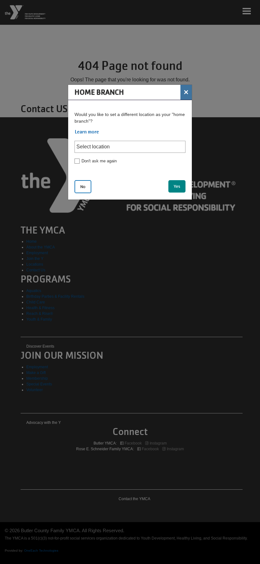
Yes (177, 186)
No (83, 186)
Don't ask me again (99, 161)
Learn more (87, 132)
